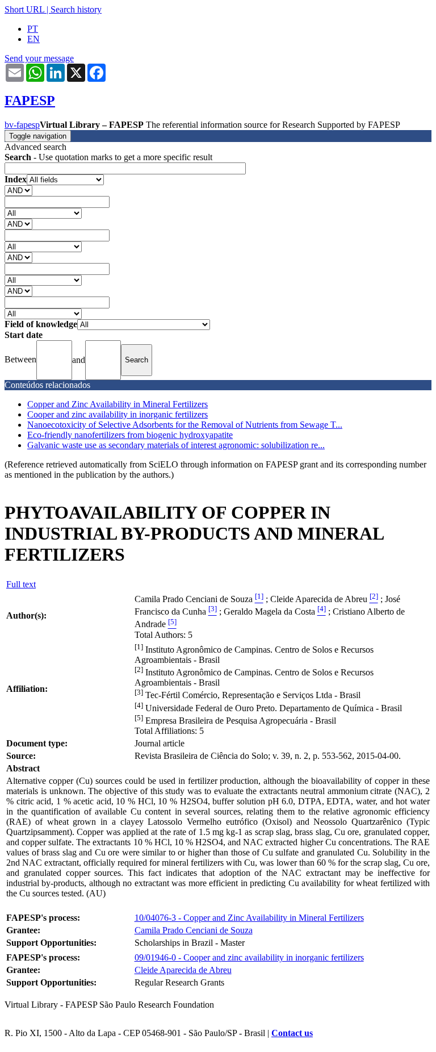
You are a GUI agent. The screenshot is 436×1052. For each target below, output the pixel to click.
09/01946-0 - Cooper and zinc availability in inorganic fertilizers (249, 957)
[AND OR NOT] (18, 190)
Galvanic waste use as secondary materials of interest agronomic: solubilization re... (176, 445)
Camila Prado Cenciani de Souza (194, 930)
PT (32, 29)
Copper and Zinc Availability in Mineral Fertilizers (117, 404)
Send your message (39, 58)
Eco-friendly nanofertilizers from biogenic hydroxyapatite (130, 435)
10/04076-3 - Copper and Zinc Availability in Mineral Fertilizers (249, 917)
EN (33, 39)
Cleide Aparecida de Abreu (183, 970)
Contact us (292, 1033)
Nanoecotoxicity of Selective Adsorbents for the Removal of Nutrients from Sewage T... (184, 424)
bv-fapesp (22, 125)
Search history (76, 9)
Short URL (24, 9)
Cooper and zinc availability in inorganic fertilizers (117, 414)
